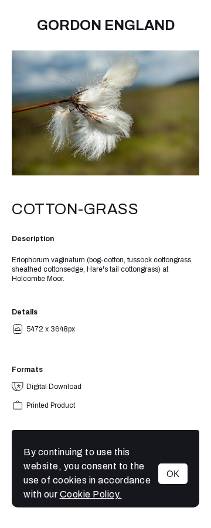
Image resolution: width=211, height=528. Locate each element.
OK (172, 474)
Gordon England (106, 25)
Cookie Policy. (91, 494)
